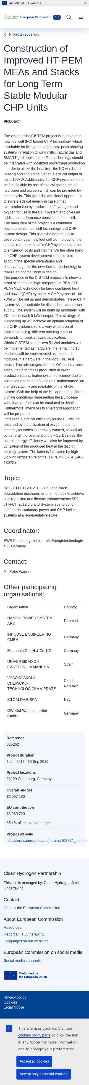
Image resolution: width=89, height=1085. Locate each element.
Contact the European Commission (32, 908)
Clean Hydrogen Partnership (32, 873)
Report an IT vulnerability (24, 934)
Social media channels (22, 961)
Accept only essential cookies (44, 1074)
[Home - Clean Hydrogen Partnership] (12, 17)
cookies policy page (34, 1035)
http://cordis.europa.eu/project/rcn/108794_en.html (47, 841)
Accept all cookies (34, 1061)
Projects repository (24, 34)
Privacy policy (15, 997)
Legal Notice (14, 1007)
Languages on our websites (26, 941)
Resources (12, 927)
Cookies (10, 1002)
